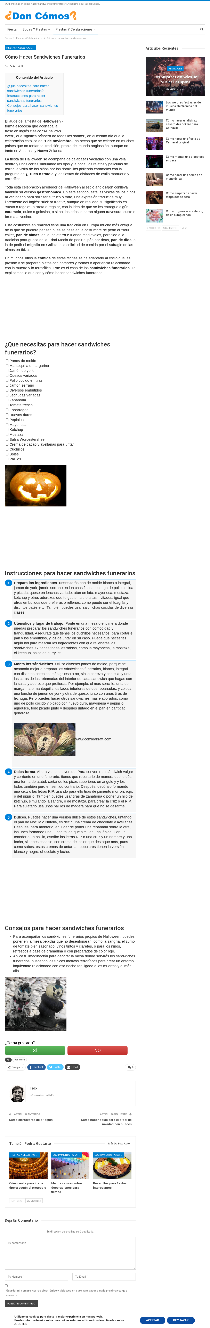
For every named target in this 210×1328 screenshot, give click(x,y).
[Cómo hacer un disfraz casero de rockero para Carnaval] (154, 125)
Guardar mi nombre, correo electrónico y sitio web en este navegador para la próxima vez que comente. (66, 1293)
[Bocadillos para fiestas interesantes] (112, 1165)
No (97, 1050)
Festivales (175, 68)
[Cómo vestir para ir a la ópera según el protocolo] (28, 1165)
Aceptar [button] (152, 1320)
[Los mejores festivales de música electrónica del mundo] (154, 107)
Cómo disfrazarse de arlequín (31, 1120)
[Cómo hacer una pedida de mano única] (154, 179)
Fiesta (12, 29)
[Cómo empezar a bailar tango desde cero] (154, 197)
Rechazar (181, 1320)
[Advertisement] (101, 101)
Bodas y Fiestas (35, 29)
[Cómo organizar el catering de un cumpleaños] (154, 215)
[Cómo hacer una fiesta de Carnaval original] (154, 143)
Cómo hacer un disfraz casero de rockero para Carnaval (182, 124)
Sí (35, 1050)
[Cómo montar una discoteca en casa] (154, 161)
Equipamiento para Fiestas (67, 1154)
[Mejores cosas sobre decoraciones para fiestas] (70, 1165)
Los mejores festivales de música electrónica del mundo (183, 106)
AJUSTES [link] (20, 1324)
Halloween (20, 1060)
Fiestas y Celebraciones (74, 29)
